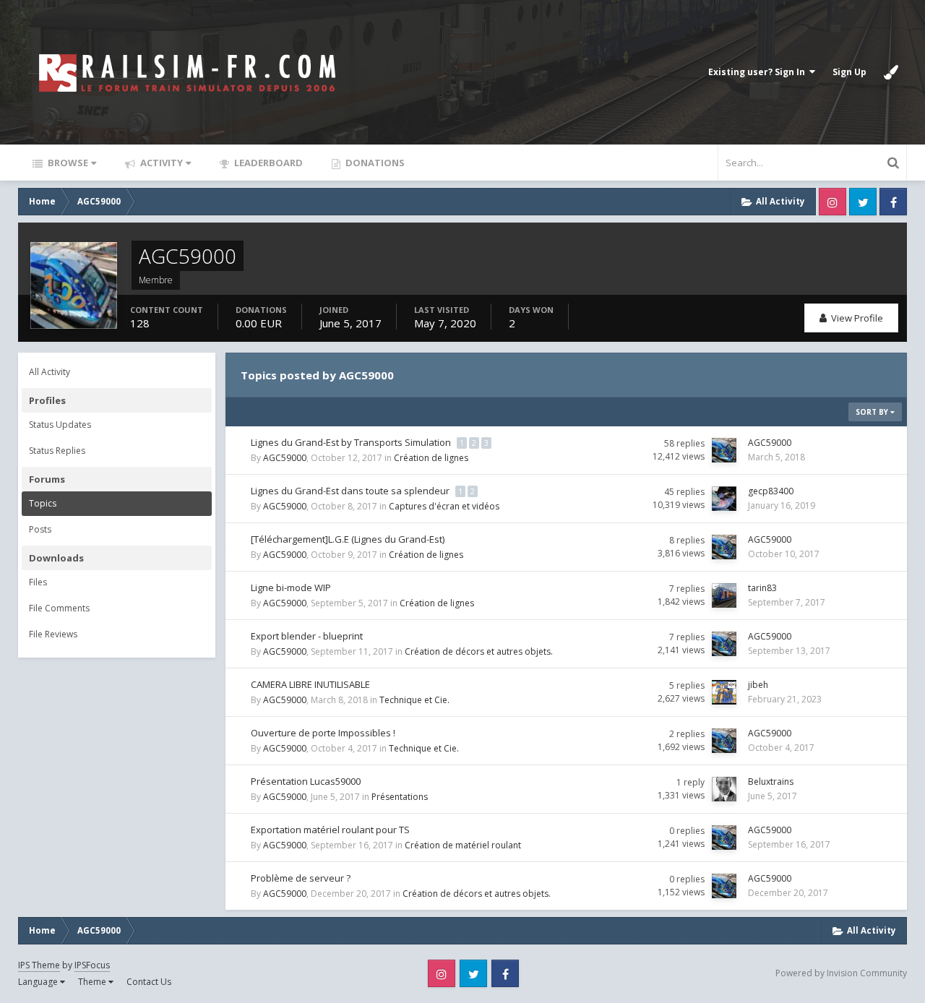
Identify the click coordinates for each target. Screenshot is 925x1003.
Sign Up (849, 72)
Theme (93, 982)
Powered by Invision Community (841, 973)
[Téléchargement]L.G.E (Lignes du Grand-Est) (347, 539)
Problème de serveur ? (300, 877)
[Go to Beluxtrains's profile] (724, 789)
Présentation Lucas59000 (306, 781)
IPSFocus (92, 965)
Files (38, 582)
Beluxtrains (770, 781)
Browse (67, 162)
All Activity (49, 372)
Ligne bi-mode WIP (291, 587)
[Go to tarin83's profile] (724, 595)
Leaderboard (267, 162)
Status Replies (57, 450)
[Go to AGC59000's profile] (724, 450)
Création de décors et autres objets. (479, 651)
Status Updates (60, 424)
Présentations (399, 797)
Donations (374, 162)
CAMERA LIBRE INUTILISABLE (310, 684)
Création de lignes (431, 458)
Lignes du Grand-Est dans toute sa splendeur (351, 490)
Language (39, 982)
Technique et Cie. (414, 700)
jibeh (758, 685)
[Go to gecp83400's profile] (724, 498)
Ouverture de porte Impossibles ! (323, 732)
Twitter (863, 201)
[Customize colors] (891, 72)
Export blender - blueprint (307, 635)
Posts (40, 529)
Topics (42, 503)
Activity (160, 162)
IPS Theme (39, 965)
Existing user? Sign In (758, 72)
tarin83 (762, 588)
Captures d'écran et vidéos (444, 506)
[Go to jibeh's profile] (724, 692)
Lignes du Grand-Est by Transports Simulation (352, 442)
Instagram (832, 201)
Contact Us (148, 982)
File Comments (59, 608)
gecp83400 (770, 491)
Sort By (873, 412)
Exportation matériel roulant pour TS (330, 829)
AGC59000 (284, 458)
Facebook (893, 201)
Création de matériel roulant (463, 845)
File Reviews (53, 634)
